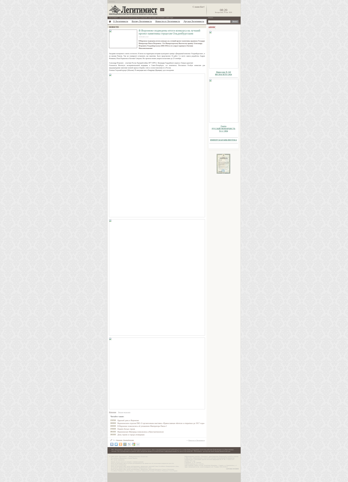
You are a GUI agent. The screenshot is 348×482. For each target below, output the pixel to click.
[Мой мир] (125, 444)
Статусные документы (232, 468)
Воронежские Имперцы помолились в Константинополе (140, 432)
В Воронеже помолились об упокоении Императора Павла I (142, 426)
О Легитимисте (120, 21)
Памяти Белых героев (126, 429)
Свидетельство (223, 163)
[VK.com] (112, 444)
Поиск (210, 17)
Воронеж (119, 440)
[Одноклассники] (120, 444)
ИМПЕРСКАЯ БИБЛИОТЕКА (223, 140)
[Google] (133, 444)
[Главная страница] (110, 21)
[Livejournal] (129, 444)
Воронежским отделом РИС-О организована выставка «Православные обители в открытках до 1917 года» (161, 423)
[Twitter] (116, 444)
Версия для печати (124, 412)
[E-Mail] (138, 444)
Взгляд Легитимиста (142, 21)
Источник (112, 412)
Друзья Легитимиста (194, 21)
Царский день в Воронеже (128, 420)
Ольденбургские (128, 440)
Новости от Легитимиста (167, 21)
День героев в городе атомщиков (131, 435)
